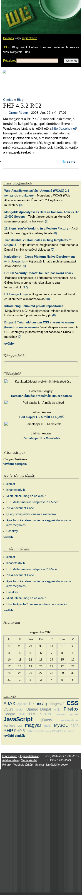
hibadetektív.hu (16, 490)
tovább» (9, 343)
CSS (73, 703)
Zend (70, 731)
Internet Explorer (67, 714)
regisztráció (29, 38)
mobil (47, 725)
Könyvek (16, 52)
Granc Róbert (18, 112)
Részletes (9, 60)
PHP (8, 730)
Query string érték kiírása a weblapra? (31, 514)
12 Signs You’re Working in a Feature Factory (36, 228)
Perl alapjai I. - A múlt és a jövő (41, 417)
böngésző (57, 704)
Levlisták (59, 47)
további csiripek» (15, 464)
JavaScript (18, 719)
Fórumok (45, 47)
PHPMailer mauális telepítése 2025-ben (32, 502)
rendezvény (43, 731)
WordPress (59, 731)
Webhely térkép (23, 764)
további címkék (14, 735)
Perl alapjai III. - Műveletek (41, 438)
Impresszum (9, 756)
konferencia (12, 725)
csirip (71, 161)
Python (30, 731)
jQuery (46, 720)
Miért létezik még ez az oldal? (26, 496)
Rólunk (6, 764)
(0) (20, 205)
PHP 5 (19, 731)
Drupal (45, 709)
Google (9, 714)
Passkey (12, 531)
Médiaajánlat (29, 760)
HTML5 (48, 714)
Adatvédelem (10, 760)
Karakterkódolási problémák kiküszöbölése (41, 396)
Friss (26, 52)
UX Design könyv (16, 294)
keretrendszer (70, 720)
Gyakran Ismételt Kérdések (51, 764)
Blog (7, 47)
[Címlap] (18, 12)
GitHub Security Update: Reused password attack (38, 273)
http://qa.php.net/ (64, 128)
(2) (46, 221)
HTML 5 (34, 714)
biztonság (38, 703)
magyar (33, 725)
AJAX (9, 703)
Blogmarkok (20, 47)
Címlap (8, 99)
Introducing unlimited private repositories (33, 306)
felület (57, 709)
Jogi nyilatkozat (29, 756)
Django (32, 709)
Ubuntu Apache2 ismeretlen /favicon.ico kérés (36, 604)
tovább (8, 537)
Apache (22, 704)
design (19, 709)
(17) (25, 287)
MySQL (61, 725)
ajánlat (10, 484)
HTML (21, 714)
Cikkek (33, 47)
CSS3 (8, 709)
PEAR (74, 725)
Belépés (8, 38)
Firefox (71, 708)
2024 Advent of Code (20, 508)
